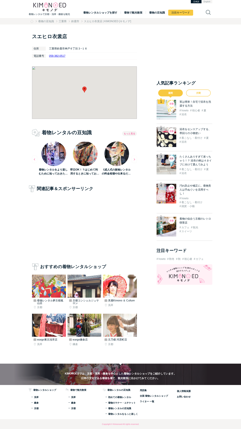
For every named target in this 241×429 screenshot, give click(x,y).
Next (134, 159)
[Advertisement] (84, 226)
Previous (34, 159)
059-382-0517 (57, 56)
